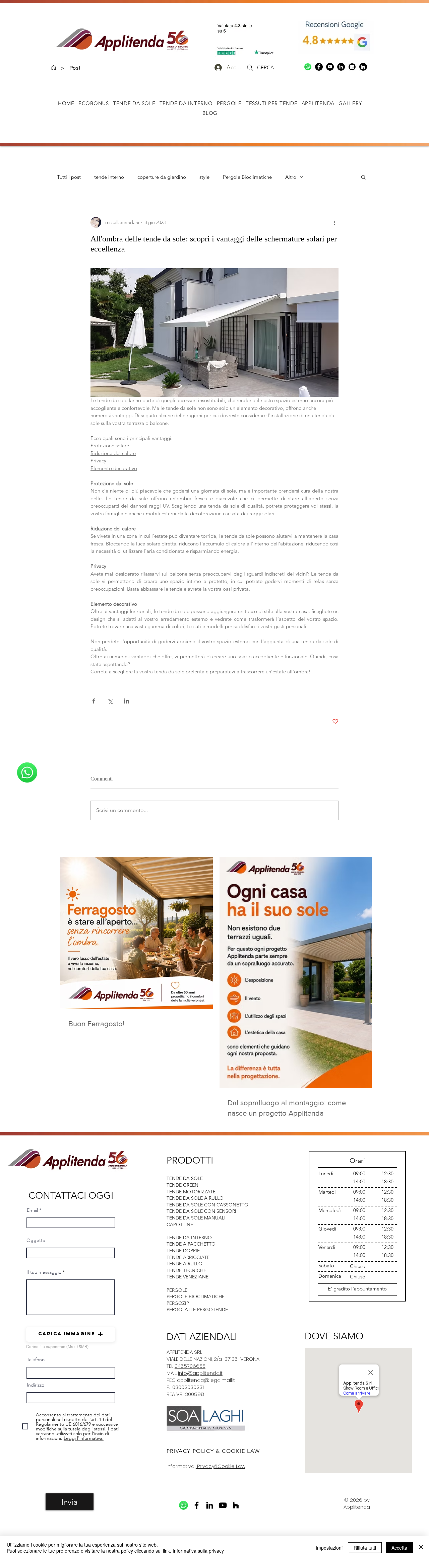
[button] (350, 103)
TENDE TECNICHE (186, 1270)
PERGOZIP (178, 1303)
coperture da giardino (161, 177)
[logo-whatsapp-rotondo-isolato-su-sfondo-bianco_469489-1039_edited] (308, 67)
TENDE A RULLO (184, 1264)
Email (32, 1210)
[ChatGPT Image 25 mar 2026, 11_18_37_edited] (352, 67)
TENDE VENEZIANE (187, 1277)
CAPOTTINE (180, 1224)
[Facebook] (319, 67)
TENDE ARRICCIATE (188, 1257)
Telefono (36, 1359)
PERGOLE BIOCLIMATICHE (196, 1296)
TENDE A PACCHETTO (191, 1244)
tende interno (109, 177)
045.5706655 (190, 1365)
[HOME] (54, 68)
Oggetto (35, 1240)
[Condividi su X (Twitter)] (110, 701)
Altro (290, 177)
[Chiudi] (421, 1548)
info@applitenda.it (200, 1373)
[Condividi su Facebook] (93, 701)
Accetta (399, 1547)
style (204, 177)
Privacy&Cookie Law (220, 1466)
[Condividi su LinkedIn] (126, 701)
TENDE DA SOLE (185, 1178)
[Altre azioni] (334, 222)
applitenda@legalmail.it (206, 1380)
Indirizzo (35, 1385)
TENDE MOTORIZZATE (191, 1192)
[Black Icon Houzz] (236, 1505)
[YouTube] (330, 67)
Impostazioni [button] (329, 1547)
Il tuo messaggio (43, 1272)
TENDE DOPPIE (183, 1251)
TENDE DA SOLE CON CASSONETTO (207, 1205)
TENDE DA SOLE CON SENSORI (201, 1211)
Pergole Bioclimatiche (247, 177)
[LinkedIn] (341, 67)
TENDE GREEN (182, 1185)
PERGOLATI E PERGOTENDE (197, 1310)
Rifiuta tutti (365, 1547)
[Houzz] (363, 67)
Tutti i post (69, 177)
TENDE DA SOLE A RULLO (195, 1198)
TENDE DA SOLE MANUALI (196, 1218)
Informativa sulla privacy (198, 1550)
